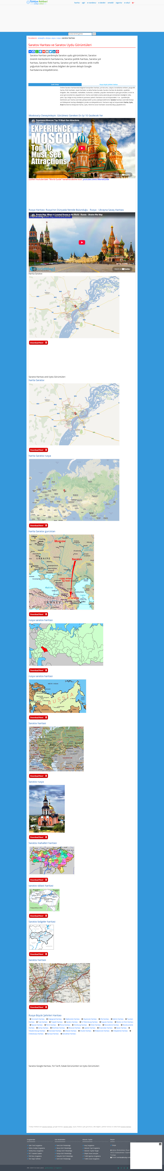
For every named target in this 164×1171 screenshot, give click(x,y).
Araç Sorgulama (89, 1145)
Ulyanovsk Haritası (90, 1019)
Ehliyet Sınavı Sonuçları (91, 1153)
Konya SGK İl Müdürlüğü (64, 1153)
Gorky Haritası (43, 1028)
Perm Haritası (51, 1025)
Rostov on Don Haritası (124, 1022)
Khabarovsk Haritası (102, 1031)
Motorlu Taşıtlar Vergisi (91, 1151)
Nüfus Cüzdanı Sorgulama (37, 1148)
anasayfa (41, 38)
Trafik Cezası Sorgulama (91, 1159)
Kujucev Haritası (107, 1022)
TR (133, 2)
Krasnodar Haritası (105, 1028)
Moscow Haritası (74, 1028)
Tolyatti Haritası (56, 1022)
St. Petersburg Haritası (89, 1022)
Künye (114, 1145)
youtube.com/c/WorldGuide (96, 179)
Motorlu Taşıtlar (87, 1139)
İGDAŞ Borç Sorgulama (36, 1151)
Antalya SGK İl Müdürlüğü (64, 1151)
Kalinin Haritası (118, 1019)
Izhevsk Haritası (70, 1031)
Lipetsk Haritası (89, 1028)
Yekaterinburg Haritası (37, 1031)
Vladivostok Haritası (72, 1019)
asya (53, 38)
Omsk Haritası (96, 1025)
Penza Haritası (65, 1025)
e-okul (127, 2)
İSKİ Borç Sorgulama (35, 1156)
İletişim (112, 1139)
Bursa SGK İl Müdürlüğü (64, 1148)
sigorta (119, 2)
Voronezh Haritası (37, 1019)
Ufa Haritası (104, 1019)
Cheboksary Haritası (36, 1034)
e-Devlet (101, 2)
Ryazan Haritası (37, 1025)
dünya (48, 38)
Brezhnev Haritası (58, 1028)
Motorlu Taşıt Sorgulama (92, 1148)
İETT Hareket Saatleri (35, 1153)
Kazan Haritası (121, 1028)
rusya (58, 38)
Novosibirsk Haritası (111, 1025)
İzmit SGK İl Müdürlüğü (64, 1145)
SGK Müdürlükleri (60, 1139)
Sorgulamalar (31, 1139)
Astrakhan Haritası (69, 1034)
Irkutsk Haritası (85, 1031)
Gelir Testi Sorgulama (35, 1145)
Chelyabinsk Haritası (120, 1031)
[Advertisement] (82, 18)
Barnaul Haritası (53, 1034)
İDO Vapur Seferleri (35, 1159)
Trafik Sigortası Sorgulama (92, 1156)
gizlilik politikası (49, 1168)
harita (77, 2)
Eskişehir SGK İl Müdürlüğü (65, 1156)
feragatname (58, 1168)
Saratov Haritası (72, 1022)
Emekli (110, 2)
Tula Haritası (42, 1022)
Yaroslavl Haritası (55, 1031)
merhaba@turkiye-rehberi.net (125, 1157)
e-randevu (91, 2)
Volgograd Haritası (55, 1019)
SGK (83, 2)
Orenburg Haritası (80, 1025)
